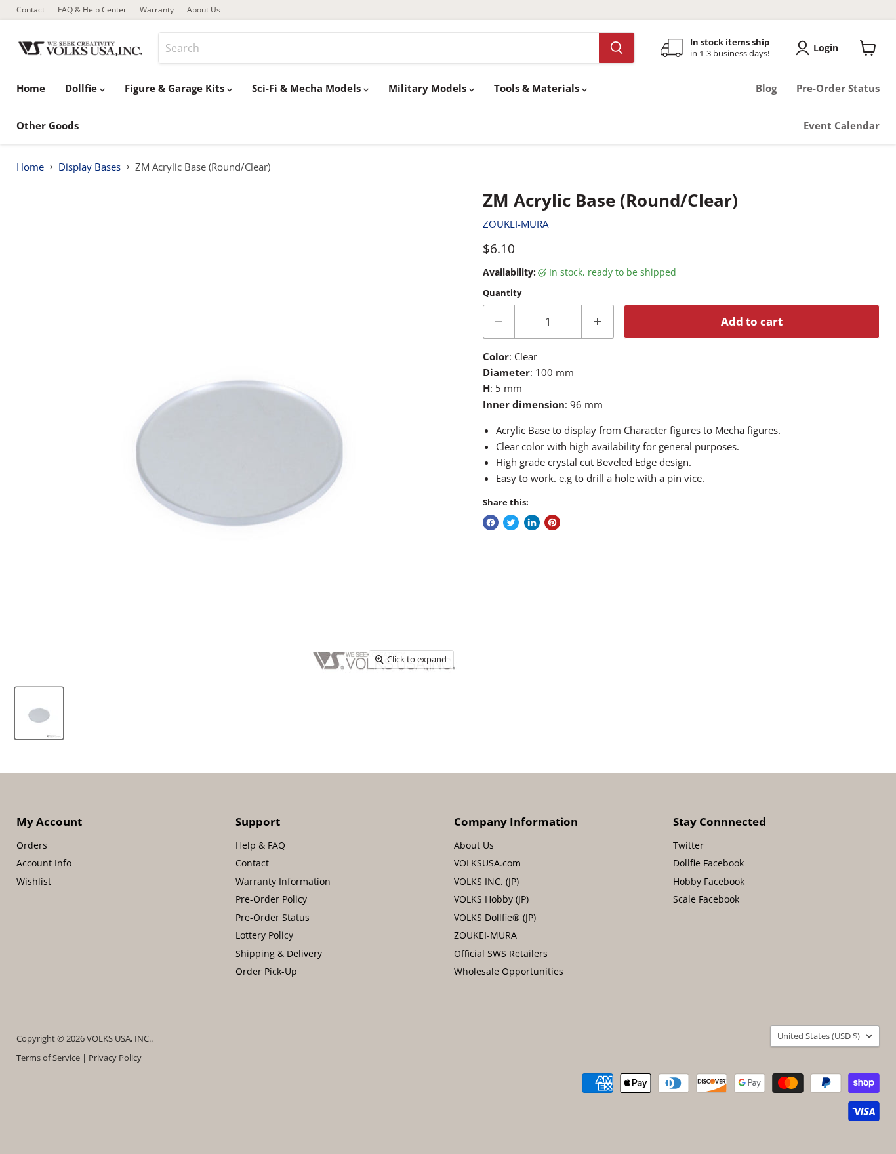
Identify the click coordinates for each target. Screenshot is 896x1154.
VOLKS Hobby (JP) (491, 899)
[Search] (616, 48)
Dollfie (82, 88)
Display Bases (89, 167)
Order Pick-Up (266, 971)
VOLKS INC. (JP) (486, 881)
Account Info (43, 863)
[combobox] (379, 48)
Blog (766, 88)
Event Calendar (842, 125)
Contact (30, 9)
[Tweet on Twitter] (511, 522)
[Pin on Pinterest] (552, 522)
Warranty (157, 9)
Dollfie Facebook (708, 863)
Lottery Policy (264, 935)
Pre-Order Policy (271, 899)
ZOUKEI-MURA (515, 223)
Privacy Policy (115, 1057)
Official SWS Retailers (501, 953)
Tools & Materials (538, 88)
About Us (203, 9)
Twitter (688, 845)
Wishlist (33, 881)
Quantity (502, 293)
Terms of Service (48, 1057)
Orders (31, 845)
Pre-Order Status (838, 88)
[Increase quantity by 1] (598, 321)
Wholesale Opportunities (508, 971)
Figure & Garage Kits (176, 88)
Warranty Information (283, 881)
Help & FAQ (260, 845)
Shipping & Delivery (278, 953)
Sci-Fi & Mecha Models (307, 88)
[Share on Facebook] (491, 522)
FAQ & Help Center (92, 9)
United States (818, 1036)
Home (30, 88)
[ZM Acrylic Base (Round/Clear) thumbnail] (39, 713)
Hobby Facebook (708, 881)
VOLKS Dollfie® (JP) (495, 917)
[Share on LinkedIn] (532, 522)
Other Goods (47, 125)
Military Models (428, 88)
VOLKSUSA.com (487, 863)
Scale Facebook (706, 899)
